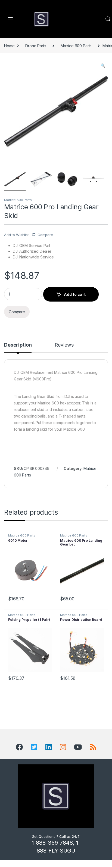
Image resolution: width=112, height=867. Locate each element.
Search (108, 19)
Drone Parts (35, 45)
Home (9, 45)
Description (18, 345)
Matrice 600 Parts (76, 45)
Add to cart (75, 294)
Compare (45, 235)
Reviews (64, 345)
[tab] (18, 347)
